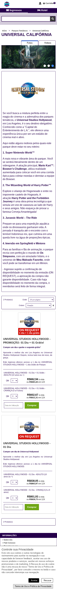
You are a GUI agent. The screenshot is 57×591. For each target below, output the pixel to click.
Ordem (21, 305)
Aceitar (33, 580)
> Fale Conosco (8, 543)
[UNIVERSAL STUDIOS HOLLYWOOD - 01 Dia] (29, 428)
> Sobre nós (7, 540)
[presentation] (29, 42)
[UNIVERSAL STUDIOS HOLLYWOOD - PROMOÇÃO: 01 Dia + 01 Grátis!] (29, 324)
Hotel (43, 10)
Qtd (7, 380)
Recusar (47, 580)
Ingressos (15, 10)
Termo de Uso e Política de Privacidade (33, 586)
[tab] (29, 42)
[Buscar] (52, 18)
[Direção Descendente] (52, 305)
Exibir (25, 300)
